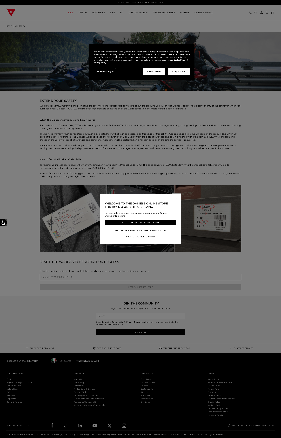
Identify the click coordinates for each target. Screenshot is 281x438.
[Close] (176, 197)
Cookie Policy (180, 60)
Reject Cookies (154, 71)
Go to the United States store (140, 222)
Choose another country (140, 236)
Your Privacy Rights (104, 71)
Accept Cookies (179, 71)
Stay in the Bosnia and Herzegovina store (140, 230)
